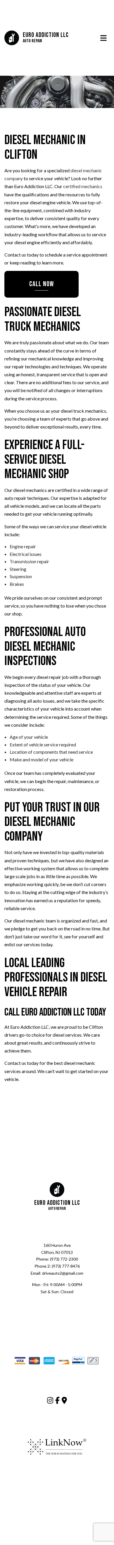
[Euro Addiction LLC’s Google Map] (64, 1402)
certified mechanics (82, 187)
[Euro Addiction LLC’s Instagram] (50, 1402)
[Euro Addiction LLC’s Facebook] (57, 1402)
